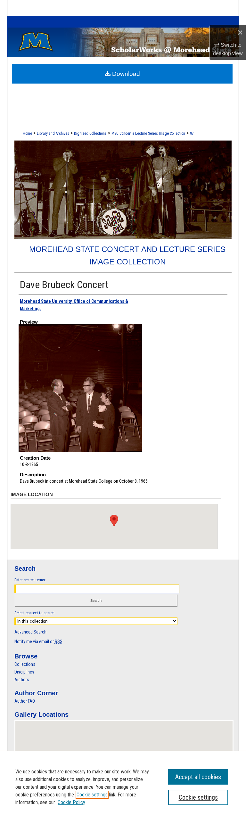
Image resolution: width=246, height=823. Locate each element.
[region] (123, 787)
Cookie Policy (71, 802)
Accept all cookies (198, 777)
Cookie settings (92, 795)
